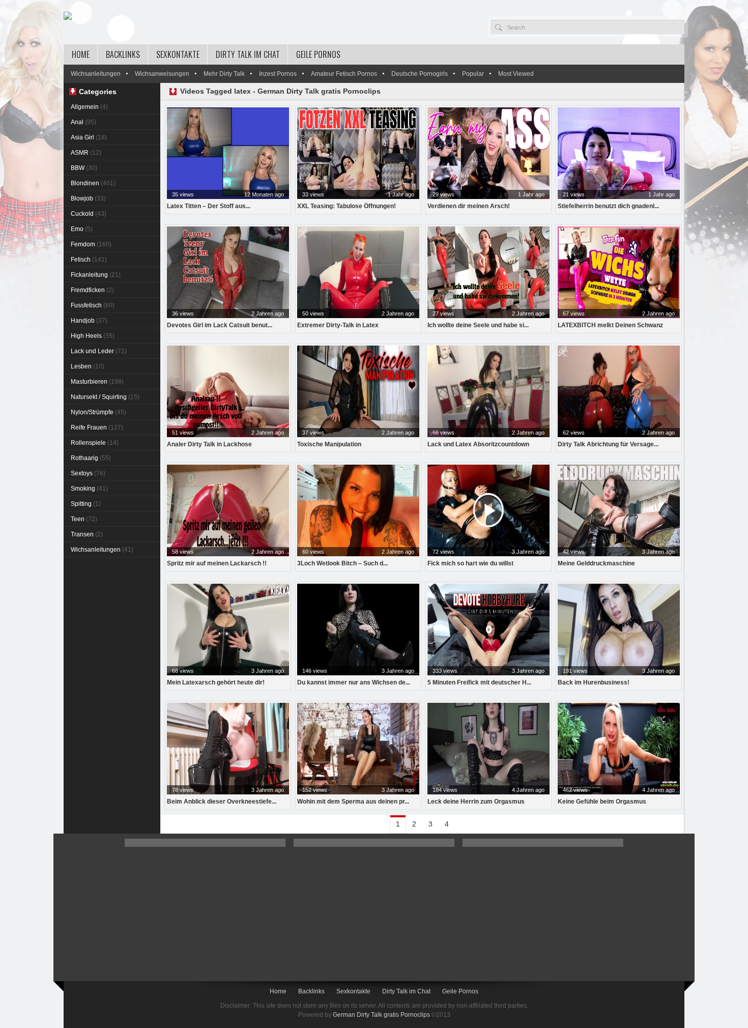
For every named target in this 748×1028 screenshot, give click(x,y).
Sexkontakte (177, 54)
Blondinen (93, 183)
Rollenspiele (95, 442)
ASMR (86, 152)
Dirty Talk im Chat (248, 54)
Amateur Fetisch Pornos (344, 73)
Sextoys (88, 473)
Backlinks (123, 54)
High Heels (92, 335)
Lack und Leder (99, 351)
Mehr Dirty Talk (224, 73)
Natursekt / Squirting (105, 397)
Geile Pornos (318, 54)
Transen (87, 534)
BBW (84, 168)
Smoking (89, 488)
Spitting (86, 503)
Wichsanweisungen (162, 73)
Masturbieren (97, 381)
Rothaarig (91, 458)
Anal (83, 122)
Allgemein (89, 106)
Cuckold (88, 213)
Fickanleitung (96, 274)
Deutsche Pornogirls (419, 73)
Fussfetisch (92, 305)
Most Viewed (516, 73)
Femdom (91, 244)
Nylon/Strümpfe (98, 412)
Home (81, 54)
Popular (473, 73)
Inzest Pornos (278, 73)
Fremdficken (92, 290)
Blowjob (88, 198)
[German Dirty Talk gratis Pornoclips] (68, 16)
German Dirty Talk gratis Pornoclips (381, 1014)
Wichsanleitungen (96, 73)
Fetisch (89, 259)
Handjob (89, 320)
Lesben (87, 366)
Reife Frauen (97, 427)
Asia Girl (89, 137)
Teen (84, 519)
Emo (82, 229)
